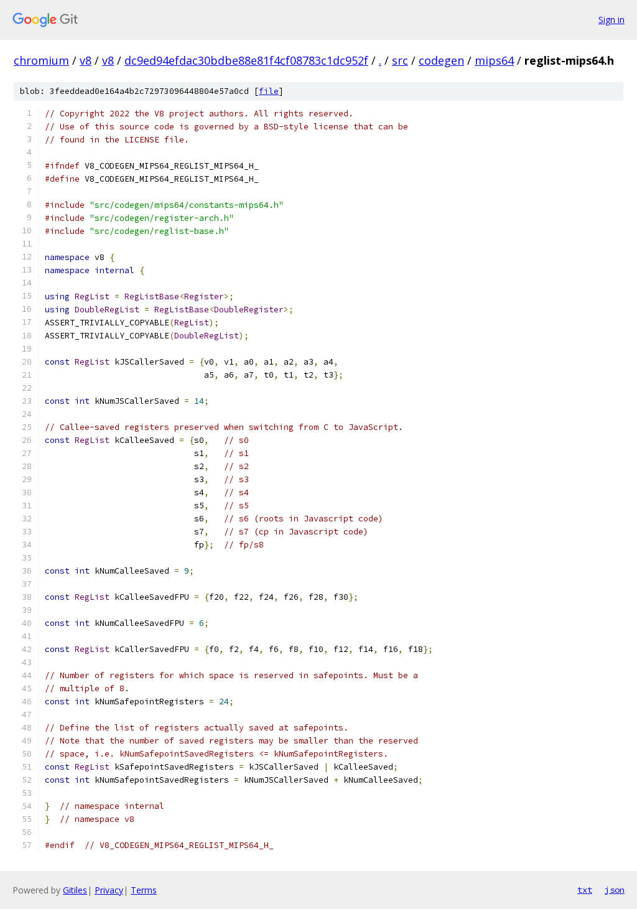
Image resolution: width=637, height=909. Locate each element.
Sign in (611, 20)
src (400, 60)
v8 (85, 60)
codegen (441, 60)
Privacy (109, 890)
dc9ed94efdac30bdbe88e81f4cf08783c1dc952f (246, 60)
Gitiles (75, 890)
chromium (41, 60)
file (269, 91)
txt (584, 889)
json (615, 889)
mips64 (494, 60)
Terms (144, 890)
